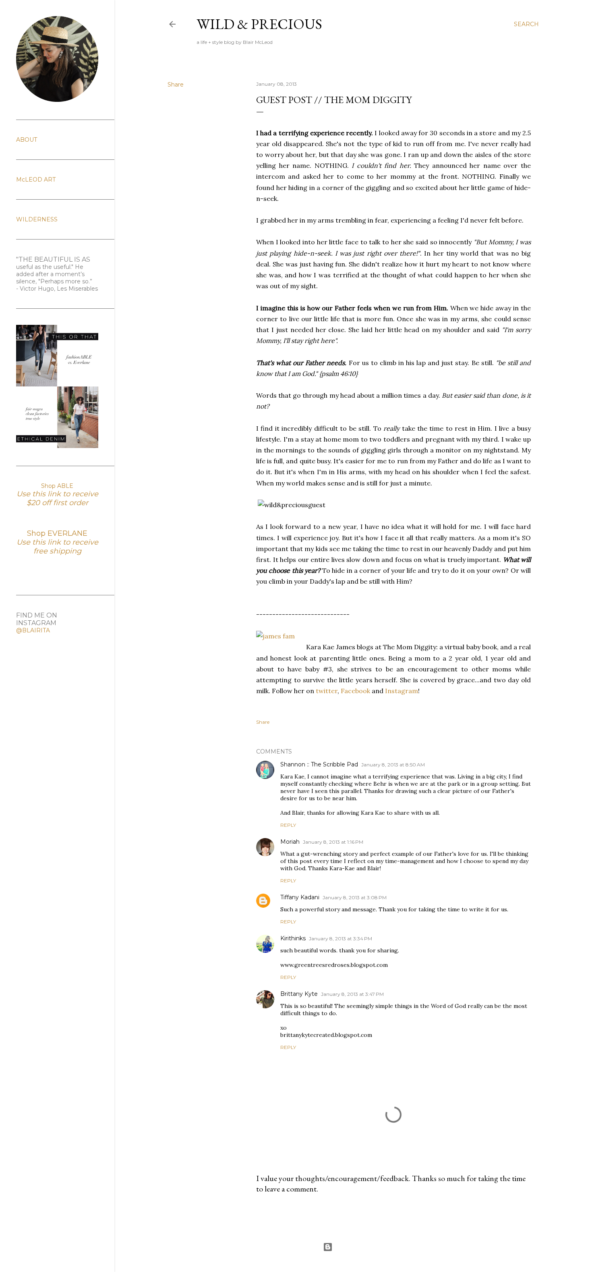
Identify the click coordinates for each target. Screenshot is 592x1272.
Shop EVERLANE (57, 533)
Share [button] (176, 84)
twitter (326, 691)
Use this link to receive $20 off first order (57, 498)
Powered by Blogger (359, 1247)
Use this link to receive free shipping (57, 546)
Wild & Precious (259, 23)
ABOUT (26, 139)
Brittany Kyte (299, 993)
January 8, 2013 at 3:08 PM (355, 897)
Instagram (401, 691)
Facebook (355, 691)
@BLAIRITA (33, 630)
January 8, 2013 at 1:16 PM (333, 842)
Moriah (290, 841)
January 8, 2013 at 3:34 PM (340, 938)
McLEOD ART (36, 179)
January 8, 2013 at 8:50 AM (393, 765)
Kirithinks (293, 938)
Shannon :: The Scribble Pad (319, 764)
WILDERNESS (37, 219)
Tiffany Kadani (299, 897)
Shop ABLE (57, 485)
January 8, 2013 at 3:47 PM (352, 994)
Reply (288, 825)
